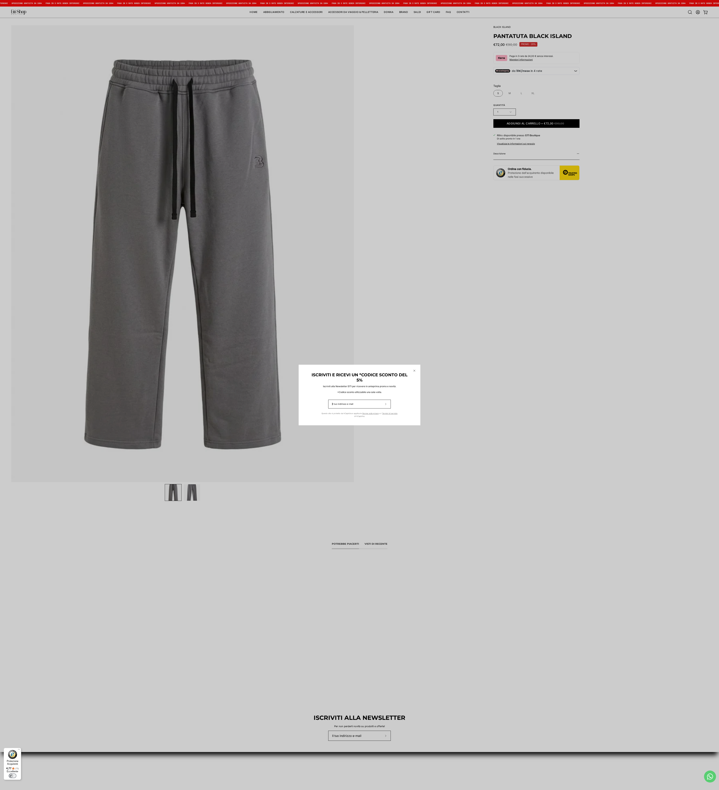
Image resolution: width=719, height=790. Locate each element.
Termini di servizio (390, 413)
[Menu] (19, 750)
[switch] (12, 776)
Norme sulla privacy (370, 413)
